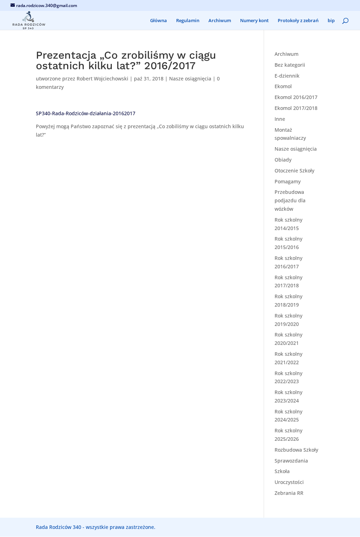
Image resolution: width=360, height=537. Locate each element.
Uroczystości (289, 482)
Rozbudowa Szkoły (296, 449)
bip (331, 21)
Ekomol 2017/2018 (296, 108)
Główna (158, 21)
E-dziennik (287, 75)
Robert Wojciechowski (102, 78)
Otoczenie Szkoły (294, 170)
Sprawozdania (291, 460)
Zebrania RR (289, 493)
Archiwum (219, 21)
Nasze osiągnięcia (190, 78)
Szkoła (282, 471)
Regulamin (187, 21)
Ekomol (283, 86)
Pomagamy (288, 181)
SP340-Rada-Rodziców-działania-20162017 (85, 113)
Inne (280, 119)
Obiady (283, 159)
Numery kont (254, 21)
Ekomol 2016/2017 (296, 97)
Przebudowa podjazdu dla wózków (290, 200)
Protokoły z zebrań (298, 21)
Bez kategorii (290, 64)
